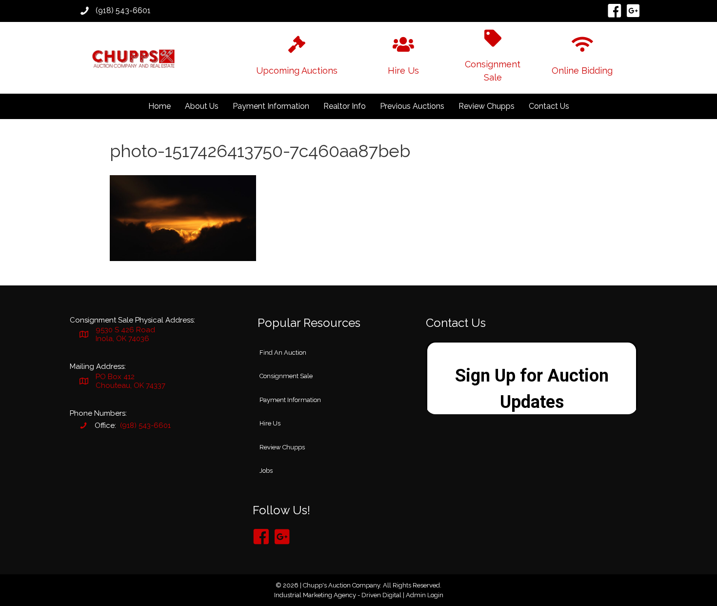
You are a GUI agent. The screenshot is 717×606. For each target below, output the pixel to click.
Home (159, 106)
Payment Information (271, 106)
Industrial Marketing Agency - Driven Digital (337, 595)
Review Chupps (486, 106)
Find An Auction (282, 352)
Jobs (266, 470)
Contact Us (549, 106)
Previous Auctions (412, 106)
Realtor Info (344, 106)
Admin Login (424, 595)
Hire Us (269, 423)
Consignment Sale (286, 376)
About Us (202, 106)
